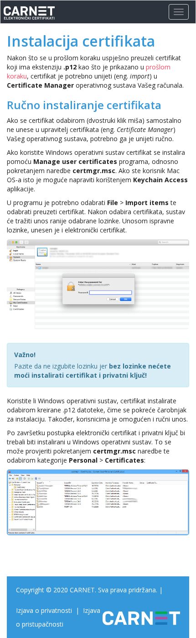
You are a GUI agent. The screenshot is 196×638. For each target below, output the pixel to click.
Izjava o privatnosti (44, 610)
